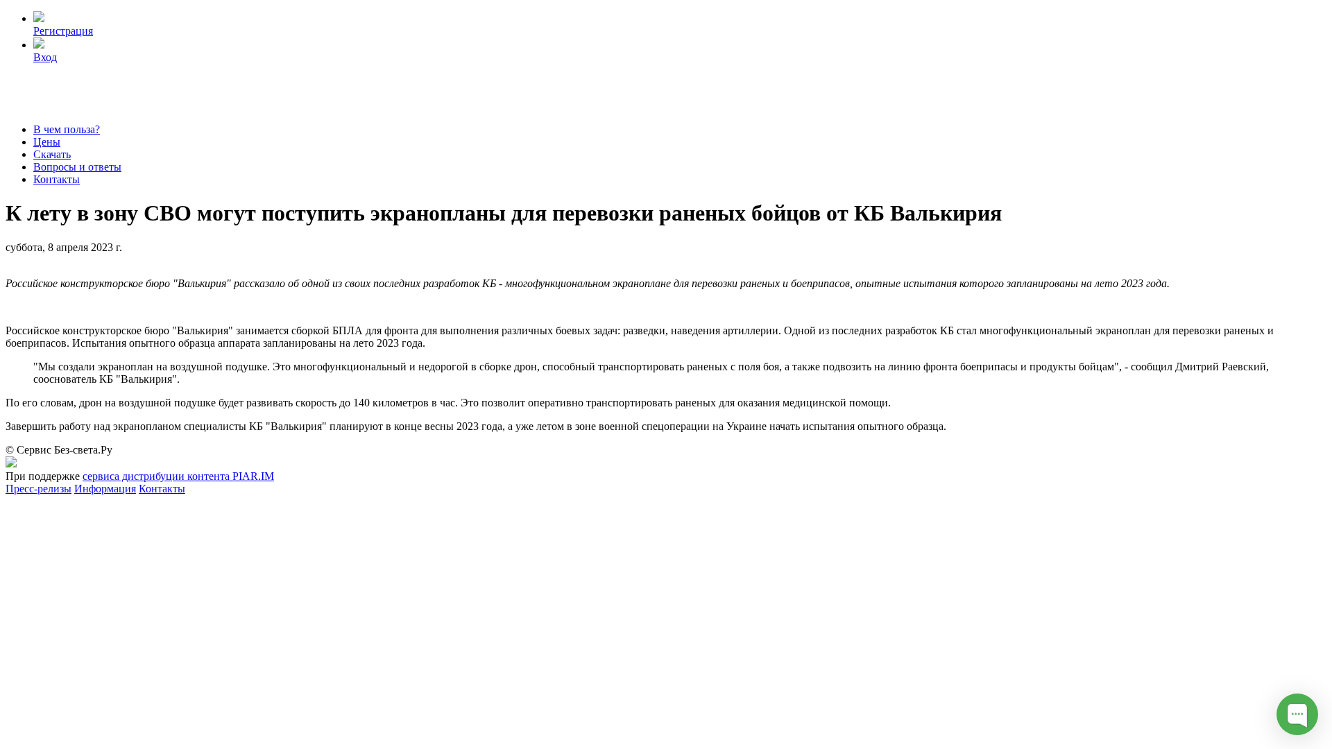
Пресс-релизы (38, 488)
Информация (105, 488)
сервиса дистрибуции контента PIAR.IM (178, 476)
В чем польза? (66, 129)
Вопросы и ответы (77, 167)
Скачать (52, 154)
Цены (46, 142)
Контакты (56, 179)
